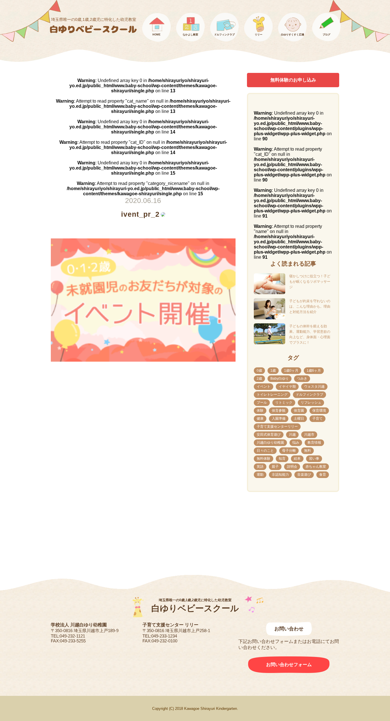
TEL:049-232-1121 (68, 636)
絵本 (297, 459)
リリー (258, 34)
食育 (322, 475)
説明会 (292, 467)
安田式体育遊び (269, 435)
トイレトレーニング (272, 395)
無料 (307, 451)
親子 (275, 467)
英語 (260, 467)
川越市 (309, 435)
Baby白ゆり (279, 379)
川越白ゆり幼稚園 (270, 443)
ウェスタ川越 (314, 387)
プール (262, 403)
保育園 (299, 411)
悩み (295, 443)
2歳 (259, 379)
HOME (156, 34)
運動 (260, 475)
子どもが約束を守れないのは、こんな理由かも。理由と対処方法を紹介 (309, 306)
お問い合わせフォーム (289, 664)
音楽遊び (304, 475)
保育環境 (319, 411)
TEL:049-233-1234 (159, 636)
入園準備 (279, 419)
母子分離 (289, 451)
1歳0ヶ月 (291, 371)
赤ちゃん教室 (315, 467)
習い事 (314, 459)
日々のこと (265, 451)
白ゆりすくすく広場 (292, 34)
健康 (260, 419)
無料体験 (263, 459)
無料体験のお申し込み (293, 79)
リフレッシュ (311, 403)
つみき (302, 379)
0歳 (259, 371)
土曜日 (299, 419)
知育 (282, 459)
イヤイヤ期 (287, 387)
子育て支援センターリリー (277, 427)
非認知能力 (280, 475)
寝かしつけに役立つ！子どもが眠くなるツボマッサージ (309, 281)
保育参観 (279, 411)
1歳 (273, 371)
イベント (263, 387)
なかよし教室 (190, 34)
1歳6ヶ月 (314, 371)
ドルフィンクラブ (224, 34)
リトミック (283, 403)
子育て (317, 419)
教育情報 (314, 443)
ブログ (326, 34)
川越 (292, 435)
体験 (260, 411)
